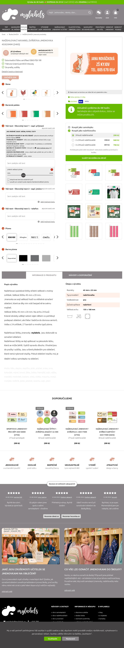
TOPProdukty (6, 28)
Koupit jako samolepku (82, 127)
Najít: (51, 12)
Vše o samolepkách (59, 612)
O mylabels (103, 615)
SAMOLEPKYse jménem (15, 28)
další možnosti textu (48, 202)
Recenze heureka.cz (71, 516)
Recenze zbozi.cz (51, 516)
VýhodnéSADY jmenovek (44, 28)
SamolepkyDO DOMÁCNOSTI (88, 28)
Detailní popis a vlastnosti (12, 72)
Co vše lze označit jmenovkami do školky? (92, 569)
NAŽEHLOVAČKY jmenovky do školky (34, 34)
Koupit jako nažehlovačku (84, 130)
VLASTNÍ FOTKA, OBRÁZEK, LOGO (75, 28)
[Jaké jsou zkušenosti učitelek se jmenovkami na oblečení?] (31, 546)
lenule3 (114, 497)
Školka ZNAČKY (14, 34)
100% (23, 175)
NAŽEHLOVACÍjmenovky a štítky (59, 28)
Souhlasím (52, 639)
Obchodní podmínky (83, 619)
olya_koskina (42, 497)
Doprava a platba (82, 612)
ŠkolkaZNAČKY (24, 28)
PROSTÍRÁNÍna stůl (100, 28)
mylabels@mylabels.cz (16, 621)
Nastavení (70, 639)
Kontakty (102, 619)
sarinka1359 (18, 497)
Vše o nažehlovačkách (59, 615)
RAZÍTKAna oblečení (32, 28)
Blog (100, 612)
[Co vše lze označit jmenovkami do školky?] (93, 546)
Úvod (3, 34)
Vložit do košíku (94, 158)
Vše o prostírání (57, 619)
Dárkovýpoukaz (118, 28)
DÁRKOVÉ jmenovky (109, 28)
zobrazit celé (7, 591)
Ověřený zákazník (66, 497)
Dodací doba (80, 615)
